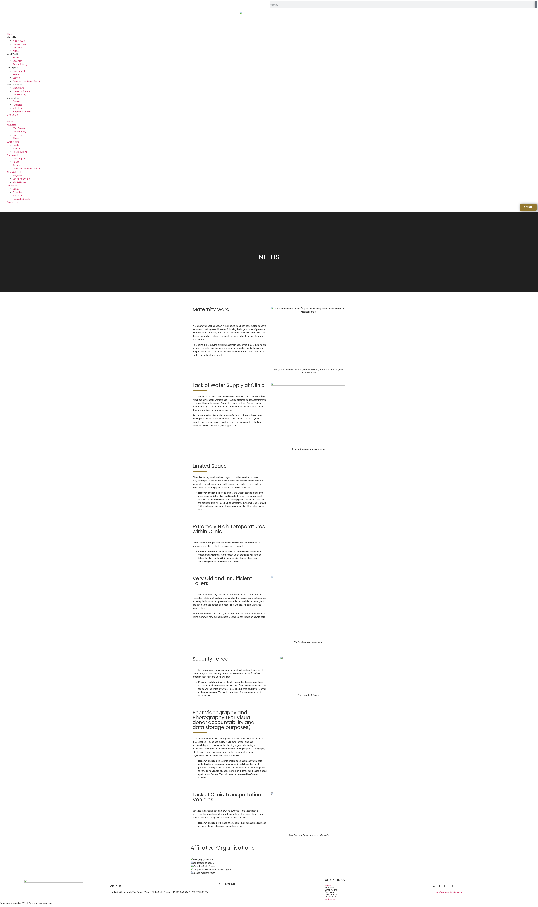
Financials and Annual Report (27, 81)
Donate (16, 101)
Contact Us (12, 114)
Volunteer (17, 108)
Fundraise (17, 104)
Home (10, 34)
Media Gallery (19, 94)
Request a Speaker (22, 111)
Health (16, 57)
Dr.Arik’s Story (19, 44)
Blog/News (18, 88)
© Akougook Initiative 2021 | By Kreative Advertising (26, 903)
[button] (269, 118)
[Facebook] (220, 891)
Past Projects (19, 71)
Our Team (17, 47)
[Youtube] (228, 891)
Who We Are (19, 40)
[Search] (536, 4)
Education (17, 61)
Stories (16, 77)
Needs (16, 74)
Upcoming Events (21, 91)
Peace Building (20, 64)
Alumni (16, 51)
